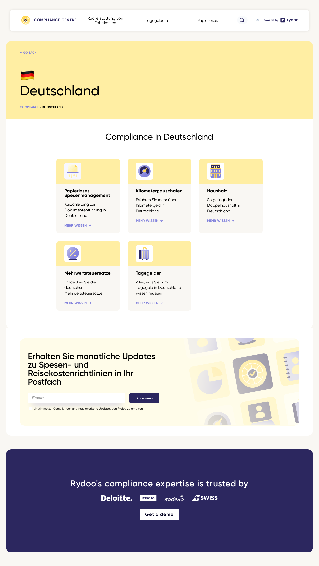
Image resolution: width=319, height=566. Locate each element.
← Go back (28, 52)
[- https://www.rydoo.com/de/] (281, 22)
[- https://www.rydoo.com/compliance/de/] (48, 24)
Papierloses (207, 20)
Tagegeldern (156, 20)
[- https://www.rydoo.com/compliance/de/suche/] (242, 22)
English (257, 21)
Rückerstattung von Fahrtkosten (105, 20)
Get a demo (159, 514)
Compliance (29, 107)
